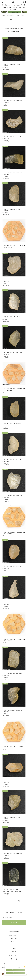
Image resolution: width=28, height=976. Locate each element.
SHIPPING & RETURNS (14, 945)
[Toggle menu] (2, 2)
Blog (14, 948)
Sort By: (9, 31)
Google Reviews (14, 932)
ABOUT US (14, 938)
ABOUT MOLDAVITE (14, 935)
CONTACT (14, 941)
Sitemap (14, 951)
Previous (11, 901)
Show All (21, 28)
